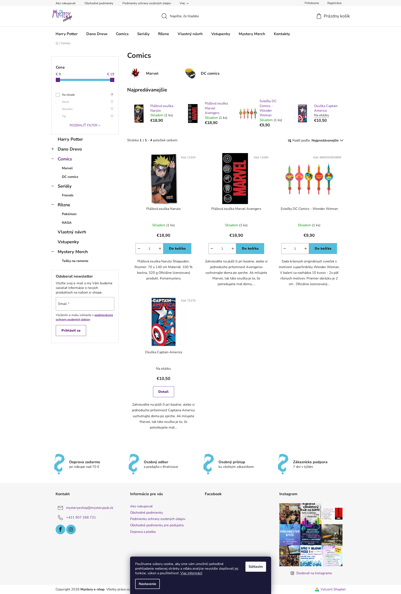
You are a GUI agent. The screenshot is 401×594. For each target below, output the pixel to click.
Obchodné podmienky (99, 3)
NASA (67, 222)
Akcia (87, 102)
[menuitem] (66, 34)
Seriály (65, 186)
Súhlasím (256, 566)
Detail (163, 391)
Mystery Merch (73, 252)
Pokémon (69, 214)
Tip (87, 116)
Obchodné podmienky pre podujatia (157, 525)
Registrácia (334, 3)
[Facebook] (60, 529)
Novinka (87, 109)
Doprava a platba (143, 531)
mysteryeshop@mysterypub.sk (89, 507)
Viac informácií (191, 573)
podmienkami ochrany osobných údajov (84, 317)
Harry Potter (70, 139)
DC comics (70, 177)
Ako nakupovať (65, 3)
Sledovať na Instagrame (314, 573)
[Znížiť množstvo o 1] (139, 248)
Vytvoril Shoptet (333, 589)
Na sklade (87, 95)
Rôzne (64, 205)
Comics (65, 159)
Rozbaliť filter (83, 125)
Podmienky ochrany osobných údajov (147, 3)
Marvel (67, 168)
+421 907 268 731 (81, 517)
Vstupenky (68, 242)
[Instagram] (71, 529)
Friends (67, 195)
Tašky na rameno (75, 261)
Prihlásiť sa (70, 330)
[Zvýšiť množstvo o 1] (160, 248)
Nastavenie (147, 584)
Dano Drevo (70, 149)
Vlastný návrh (72, 232)
